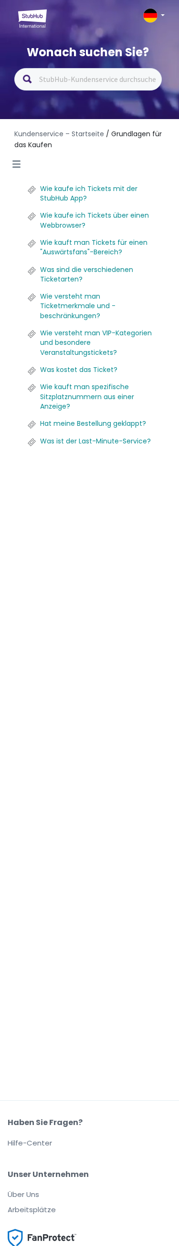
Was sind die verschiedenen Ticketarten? (86, 274)
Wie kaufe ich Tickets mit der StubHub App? (88, 193)
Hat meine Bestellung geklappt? (93, 423)
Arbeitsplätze (32, 1210)
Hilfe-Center (30, 1143)
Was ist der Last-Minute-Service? (95, 441)
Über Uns (23, 1194)
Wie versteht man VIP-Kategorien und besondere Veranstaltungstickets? (96, 342)
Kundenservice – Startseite (60, 134)
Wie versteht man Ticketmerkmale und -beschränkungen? (78, 306)
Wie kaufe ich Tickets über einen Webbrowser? (94, 220)
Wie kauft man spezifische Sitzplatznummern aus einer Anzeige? (87, 396)
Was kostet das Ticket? (78, 369)
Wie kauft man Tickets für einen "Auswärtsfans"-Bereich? (93, 247)
